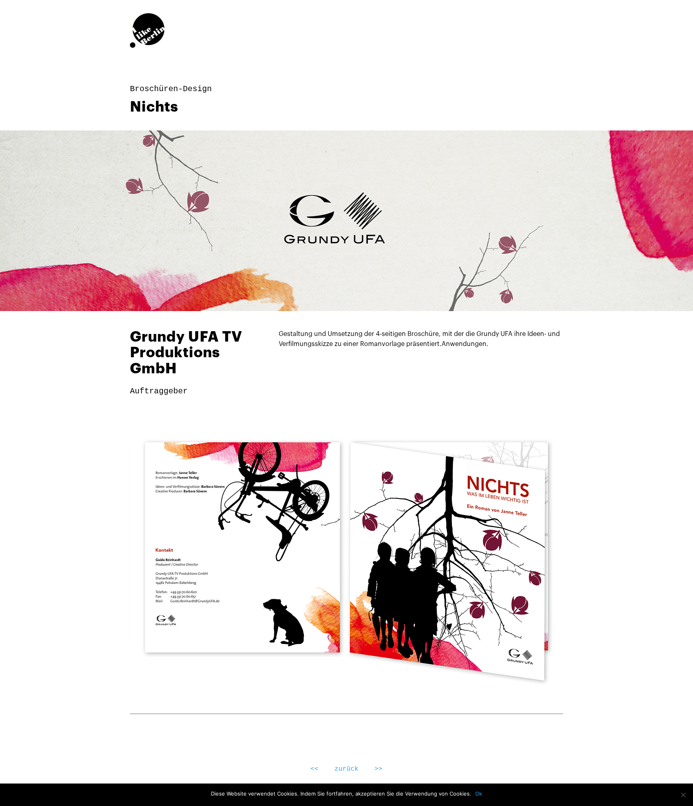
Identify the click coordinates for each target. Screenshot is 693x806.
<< (314, 769)
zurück (346, 769)
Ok (478, 793)
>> (379, 769)
